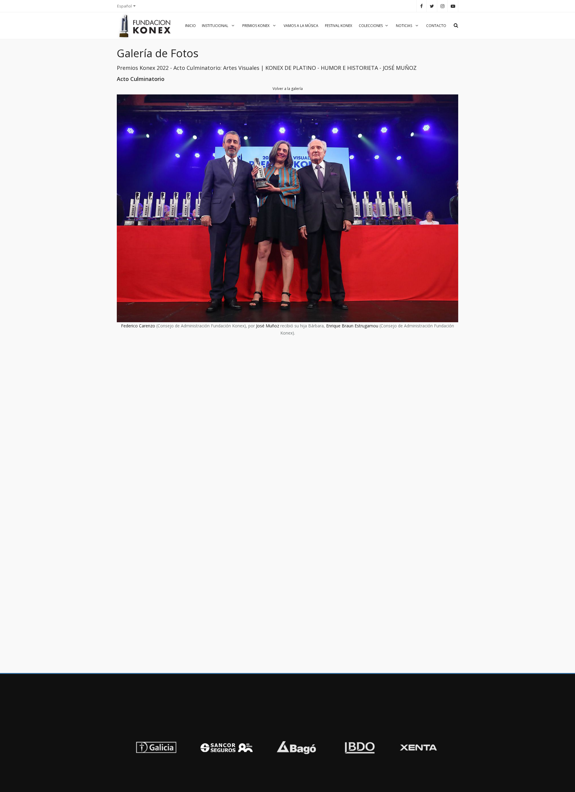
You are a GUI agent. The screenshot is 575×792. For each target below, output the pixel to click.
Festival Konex (338, 25)
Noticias (404, 25)
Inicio (190, 25)
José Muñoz (267, 326)
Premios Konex (256, 25)
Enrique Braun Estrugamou (352, 326)
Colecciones (371, 25)
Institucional (215, 25)
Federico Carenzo (138, 326)
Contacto (436, 25)
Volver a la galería (288, 88)
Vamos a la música (301, 25)
